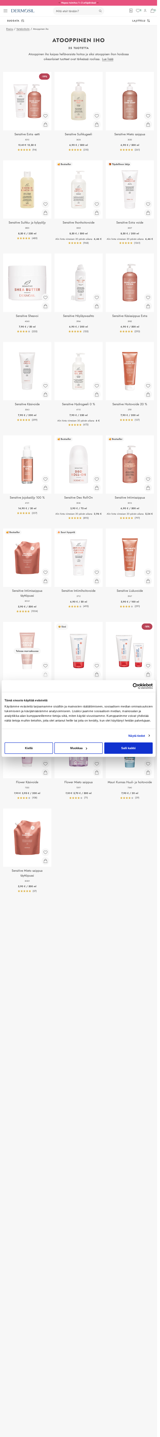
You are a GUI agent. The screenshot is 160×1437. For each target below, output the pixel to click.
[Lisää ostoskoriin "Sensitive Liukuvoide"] (148, 581)
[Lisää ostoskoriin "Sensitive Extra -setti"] (45, 124)
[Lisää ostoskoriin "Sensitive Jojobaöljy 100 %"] (45, 488)
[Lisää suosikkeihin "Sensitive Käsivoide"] (45, 386)
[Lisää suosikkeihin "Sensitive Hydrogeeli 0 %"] (97, 386)
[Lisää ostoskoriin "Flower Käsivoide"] (45, 772)
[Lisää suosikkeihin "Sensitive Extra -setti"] (45, 116)
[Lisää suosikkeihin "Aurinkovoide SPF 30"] (97, 666)
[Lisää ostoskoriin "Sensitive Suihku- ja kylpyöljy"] (45, 213)
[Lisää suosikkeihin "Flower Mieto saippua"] (97, 764)
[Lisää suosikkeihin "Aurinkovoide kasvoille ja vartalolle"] (148, 666)
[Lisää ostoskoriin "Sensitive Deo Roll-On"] (97, 488)
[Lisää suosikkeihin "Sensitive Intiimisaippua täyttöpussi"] (45, 572)
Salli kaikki (128, 748)
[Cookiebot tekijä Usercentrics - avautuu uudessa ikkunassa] (135, 686)
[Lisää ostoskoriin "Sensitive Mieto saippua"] (148, 124)
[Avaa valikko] (5, 10)
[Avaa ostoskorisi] (152, 10)
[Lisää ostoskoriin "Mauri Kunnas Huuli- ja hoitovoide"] (148, 772)
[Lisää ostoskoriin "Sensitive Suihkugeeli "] (97, 124)
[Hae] (100, 11)
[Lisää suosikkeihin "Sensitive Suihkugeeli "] (97, 116)
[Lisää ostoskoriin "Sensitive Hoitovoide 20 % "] (148, 394)
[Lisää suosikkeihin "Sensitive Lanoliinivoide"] (45, 666)
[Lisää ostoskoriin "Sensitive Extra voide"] (148, 213)
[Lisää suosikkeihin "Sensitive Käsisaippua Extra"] (148, 297)
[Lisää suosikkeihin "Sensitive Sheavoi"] (45, 297)
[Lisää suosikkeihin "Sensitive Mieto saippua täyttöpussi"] (45, 852)
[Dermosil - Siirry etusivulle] (22, 11)
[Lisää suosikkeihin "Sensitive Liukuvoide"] (148, 572)
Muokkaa (76, 748)
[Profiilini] (145, 10)
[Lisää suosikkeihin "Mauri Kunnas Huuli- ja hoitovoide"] (148, 764)
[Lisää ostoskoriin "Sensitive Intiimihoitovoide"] (97, 581)
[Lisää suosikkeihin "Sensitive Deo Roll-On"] (97, 479)
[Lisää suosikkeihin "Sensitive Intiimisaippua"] (148, 479)
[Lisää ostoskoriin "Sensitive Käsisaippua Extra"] (148, 306)
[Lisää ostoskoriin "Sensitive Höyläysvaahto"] (97, 306)
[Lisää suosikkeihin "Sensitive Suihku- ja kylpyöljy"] (45, 204)
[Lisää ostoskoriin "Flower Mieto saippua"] (97, 772)
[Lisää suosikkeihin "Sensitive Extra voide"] (148, 204)
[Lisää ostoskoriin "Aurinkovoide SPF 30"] (97, 674)
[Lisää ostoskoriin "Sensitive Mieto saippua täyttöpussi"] (45, 861)
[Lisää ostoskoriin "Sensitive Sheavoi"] (45, 306)
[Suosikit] (138, 10)
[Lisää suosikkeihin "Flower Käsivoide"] (45, 764)
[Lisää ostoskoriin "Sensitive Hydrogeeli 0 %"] (97, 394)
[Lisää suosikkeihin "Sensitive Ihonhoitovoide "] (97, 204)
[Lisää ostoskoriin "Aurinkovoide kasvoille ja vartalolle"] (148, 674)
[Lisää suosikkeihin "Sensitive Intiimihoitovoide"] (97, 572)
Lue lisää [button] (107, 59)
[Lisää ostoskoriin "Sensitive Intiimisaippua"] (148, 488)
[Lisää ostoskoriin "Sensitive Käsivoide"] (45, 394)
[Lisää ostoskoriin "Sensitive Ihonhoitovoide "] (97, 213)
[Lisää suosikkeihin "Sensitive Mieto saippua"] (148, 116)
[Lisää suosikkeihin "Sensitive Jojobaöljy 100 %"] (45, 479)
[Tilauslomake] (131, 10)
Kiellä (29, 748)
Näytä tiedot (136, 735)
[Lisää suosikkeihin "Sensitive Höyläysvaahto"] (97, 297)
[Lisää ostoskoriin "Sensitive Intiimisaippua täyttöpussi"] (45, 581)
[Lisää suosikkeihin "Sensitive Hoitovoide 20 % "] (148, 386)
